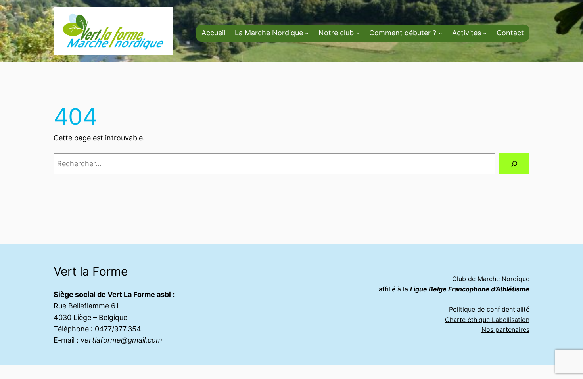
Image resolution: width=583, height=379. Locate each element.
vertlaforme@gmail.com (121, 340)
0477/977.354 (118, 329)
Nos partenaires (505, 329)
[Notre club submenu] (358, 33)
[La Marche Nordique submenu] (307, 33)
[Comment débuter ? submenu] (440, 33)
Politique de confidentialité (489, 309)
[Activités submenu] (485, 33)
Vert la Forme (91, 271)
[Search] (514, 163)
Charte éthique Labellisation (487, 319)
